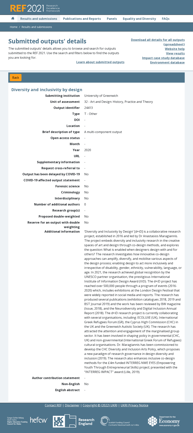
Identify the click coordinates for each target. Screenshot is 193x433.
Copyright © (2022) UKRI (100, 405)
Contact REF (53, 405)
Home (14, 27)
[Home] (13, 18)
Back (15, 77)
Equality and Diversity (139, 19)
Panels (112, 19)
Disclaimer (72, 405)
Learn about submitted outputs (100, 62)
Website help (175, 49)
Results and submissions (38, 19)
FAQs (165, 19)
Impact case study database (163, 58)
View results (175, 53)
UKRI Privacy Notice (134, 405)
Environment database (167, 62)
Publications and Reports (82, 19)
